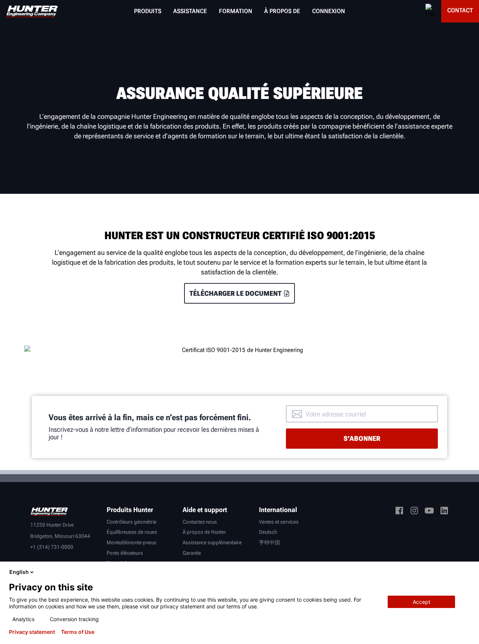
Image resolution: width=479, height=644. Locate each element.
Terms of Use (77, 632)
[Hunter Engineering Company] (32, 11)
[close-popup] (467, 572)
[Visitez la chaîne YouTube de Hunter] (429, 512)
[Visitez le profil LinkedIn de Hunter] (444, 512)
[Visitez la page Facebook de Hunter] (399, 512)
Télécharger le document (235, 293)
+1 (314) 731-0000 (51, 547)
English (19, 572)
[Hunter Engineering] (49, 511)
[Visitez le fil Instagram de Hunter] (414, 512)
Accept (421, 602)
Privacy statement (32, 632)
